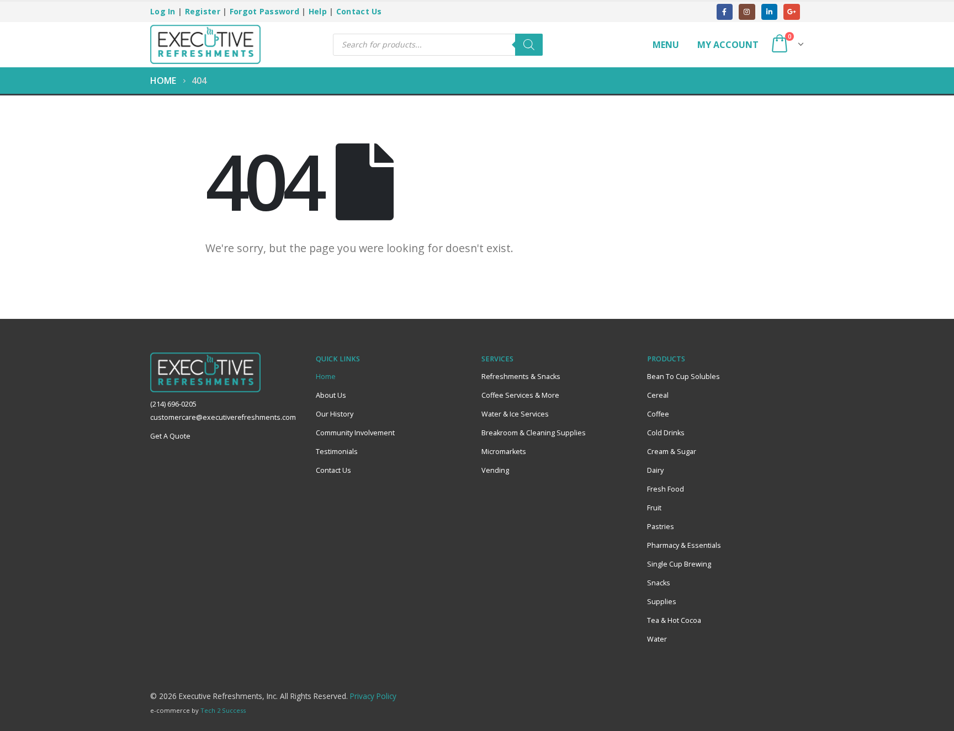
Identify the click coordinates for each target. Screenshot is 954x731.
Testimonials (337, 451)
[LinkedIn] (769, 12)
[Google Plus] (791, 12)
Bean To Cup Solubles (683, 376)
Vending (495, 470)
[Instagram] (747, 12)
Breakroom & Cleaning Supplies (533, 432)
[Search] (529, 45)
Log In (163, 11)
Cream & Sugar (671, 451)
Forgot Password (264, 11)
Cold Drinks (666, 432)
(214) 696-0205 (173, 404)
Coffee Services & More (520, 395)
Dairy (655, 470)
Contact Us (359, 11)
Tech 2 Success (223, 710)
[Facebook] (725, 12)
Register (202, 11)
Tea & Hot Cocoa (674, 620)
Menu (666, 45)
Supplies (661, 601)
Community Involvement (355, 432)
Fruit (654, 508)
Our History (334, 414)
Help (318, 11)
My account (728, 45)
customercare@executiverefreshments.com (223, 417)
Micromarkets (503, 451)
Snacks (658, 583)
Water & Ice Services (515, 414)
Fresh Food (665, 489)
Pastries (660, 526)
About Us (331, 395)
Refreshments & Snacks (520, 376)
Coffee (658, 414)
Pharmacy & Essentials (684, 545)
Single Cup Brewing (679, 564)
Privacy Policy (373, 696)
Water (657, 639)
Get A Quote (170, 436)
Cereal (658, 395)
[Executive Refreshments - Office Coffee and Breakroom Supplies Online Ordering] (205, 45)
